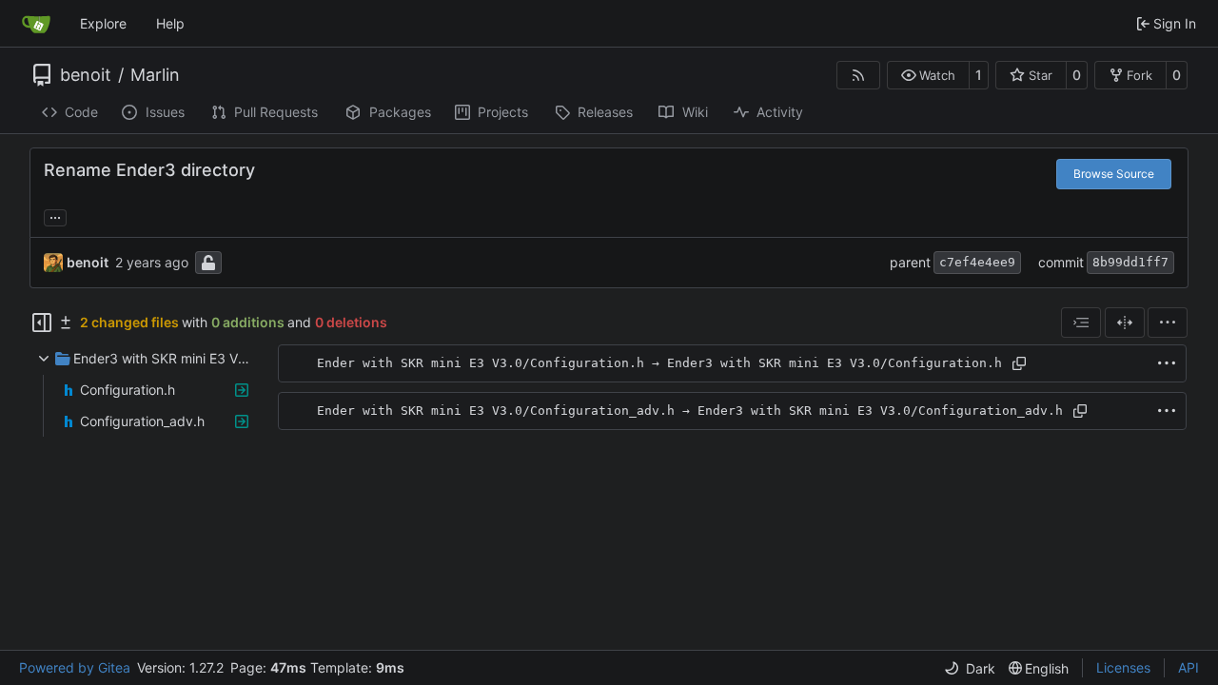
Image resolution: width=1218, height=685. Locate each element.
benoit (85, 75)
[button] (928, 75)
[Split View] (1125, 322)
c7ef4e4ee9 (977, 262)
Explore (103, 23)
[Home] (36, 24)
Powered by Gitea (74, 667)
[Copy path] (1019, 363)
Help (170, 23)
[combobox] (1081, 322)
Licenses (1123, 667)
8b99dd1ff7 (1130, 262)
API (1188, 667)
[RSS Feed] (858, 75)
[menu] (1168, 322)
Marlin (155, 75)
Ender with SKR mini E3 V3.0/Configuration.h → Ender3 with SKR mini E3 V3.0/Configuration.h (659, 363)
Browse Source (1113, 173)
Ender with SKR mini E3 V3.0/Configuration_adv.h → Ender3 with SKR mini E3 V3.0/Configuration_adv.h (690, 410)
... (55, 215)
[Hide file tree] (41, 322)
